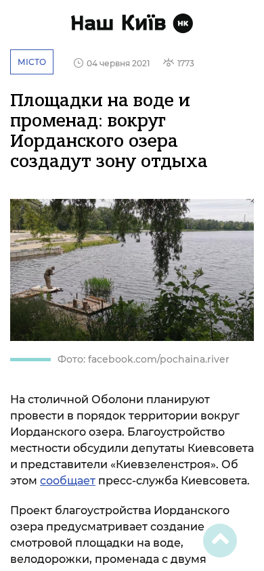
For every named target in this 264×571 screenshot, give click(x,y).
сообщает (67, 480)
